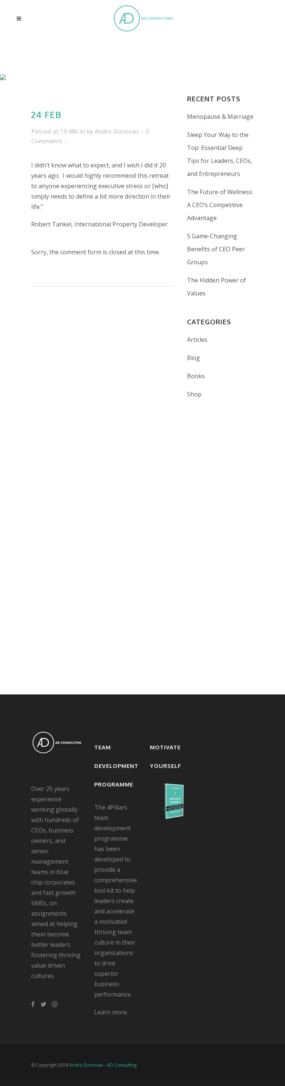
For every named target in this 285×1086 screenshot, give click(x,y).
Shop (194, 394)
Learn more (110, 1012)
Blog (193, 358)
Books (196, 376)
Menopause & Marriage (220, 116)
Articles (197, 340)
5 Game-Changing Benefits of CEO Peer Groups (216, 249)
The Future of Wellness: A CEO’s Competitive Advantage (220, 205)
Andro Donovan (117, 131)
